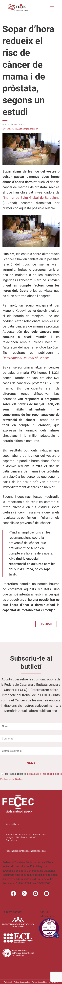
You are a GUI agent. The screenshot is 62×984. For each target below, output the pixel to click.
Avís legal (8, 982)
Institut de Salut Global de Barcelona (32, 198)
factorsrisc (22, 129)
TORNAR (46, 623)
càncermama (9, 129)
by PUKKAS (53, 982)
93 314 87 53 (13, 823)
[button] (52, 7)
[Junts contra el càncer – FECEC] (17, 8)
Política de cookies (39, 982)
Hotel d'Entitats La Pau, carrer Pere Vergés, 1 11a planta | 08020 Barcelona (26, 837)
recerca (34, 129)
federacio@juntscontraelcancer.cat (26, 850)
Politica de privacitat (22, 982)
